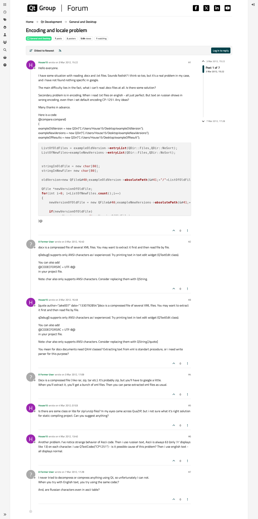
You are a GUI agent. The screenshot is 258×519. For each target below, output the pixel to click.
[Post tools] (187, 230)
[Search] (5, 50)
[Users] (5, 35)
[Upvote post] (173, 230)
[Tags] (5, 20)
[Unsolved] (5, 65)
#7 (189, 472)
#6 (189, 436)
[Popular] (5, 27)
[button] (5, 514)
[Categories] (5, 5)
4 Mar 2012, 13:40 (68, 436)
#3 (189, 300)
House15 (43, 62)
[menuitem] (253, 5)
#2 (189, 241)
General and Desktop (40, 38)
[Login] (253, 5)
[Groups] (5, 42)
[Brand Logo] (57, 8)
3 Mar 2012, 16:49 (68, 300)
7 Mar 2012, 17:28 (74, 472)
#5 (189, 405)
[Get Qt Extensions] (5, 57)
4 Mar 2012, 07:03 (68, 405)
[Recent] (5, 12)
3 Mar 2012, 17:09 (74, 374)
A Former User (46, 241)
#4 (189, 374)
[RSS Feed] (60, 50)
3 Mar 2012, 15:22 (68, 62)
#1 (189, 62)
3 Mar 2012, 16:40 (74, 241)
